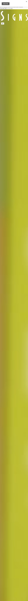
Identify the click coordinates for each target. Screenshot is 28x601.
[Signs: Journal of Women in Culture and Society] (14, 15)
